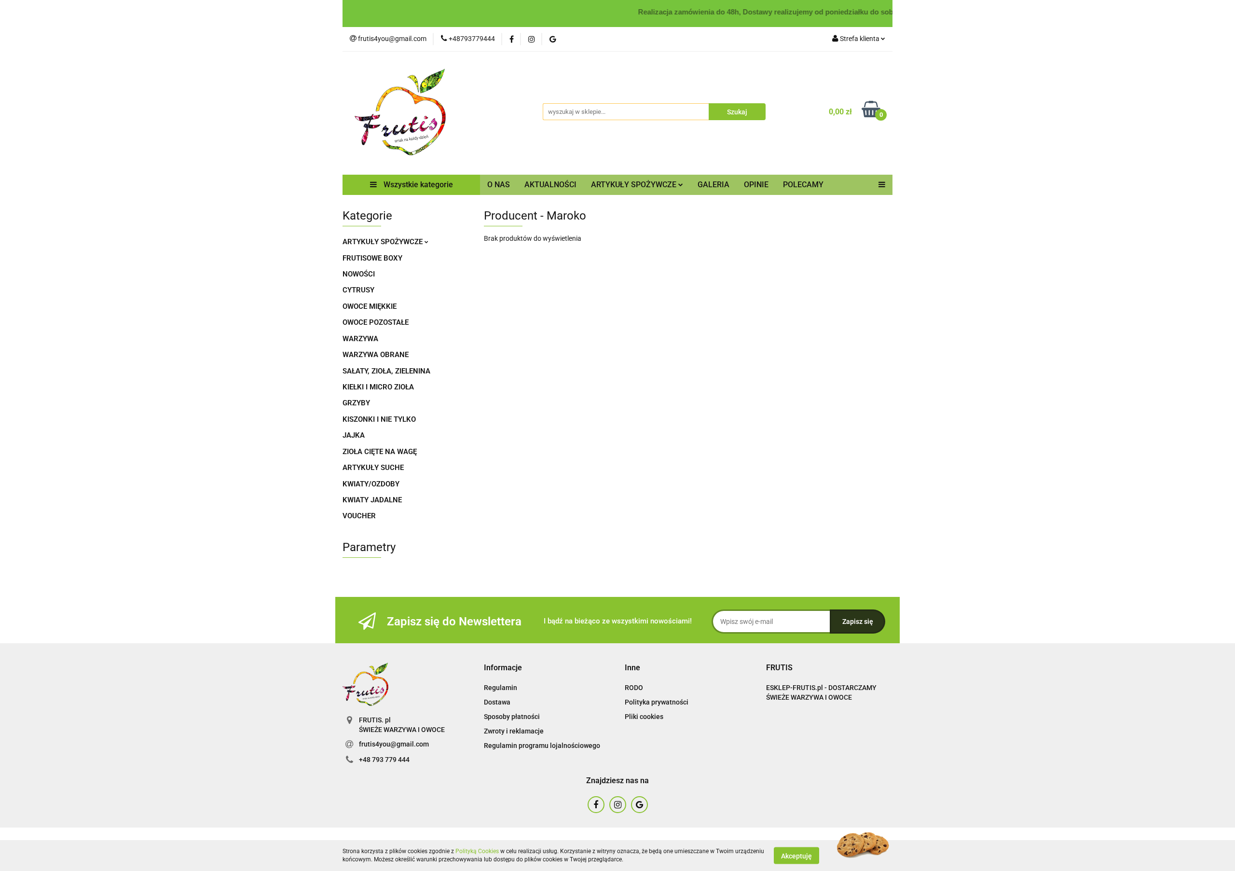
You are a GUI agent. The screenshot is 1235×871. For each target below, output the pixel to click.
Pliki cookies (644, 716)
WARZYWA (360, 338)
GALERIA (713, 184)
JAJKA (354, 435)
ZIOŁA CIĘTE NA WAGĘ (380, 451)
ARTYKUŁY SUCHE (373, 467)
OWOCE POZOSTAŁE (376, 322)
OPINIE (756, 184)
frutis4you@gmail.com (394, 744)
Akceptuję (796, 855)
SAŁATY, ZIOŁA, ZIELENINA (386, 371)
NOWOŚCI (359, 274)
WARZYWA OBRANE (376, 354)
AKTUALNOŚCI (550, 184)
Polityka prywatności (656, 702)
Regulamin (500, 687)
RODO (634, 687)
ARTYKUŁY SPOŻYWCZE (384, 241)
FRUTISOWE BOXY (372, 258)
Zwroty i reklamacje (514, 731)
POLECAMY (803, 184)
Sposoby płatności (512, 716)
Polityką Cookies (477, 851)
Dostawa (497, 702)
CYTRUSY (358, 290)
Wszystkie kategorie (417, 184)
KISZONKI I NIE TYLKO (379, 419)
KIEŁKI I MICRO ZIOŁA (378, 387)
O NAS (498, 184)
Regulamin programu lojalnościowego (542, 745)
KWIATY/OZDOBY (371, 484)
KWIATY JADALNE (372, 500)
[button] (503, 668)
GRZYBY (356, 403)
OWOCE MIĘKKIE (370, 306)
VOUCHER (359, 516)
